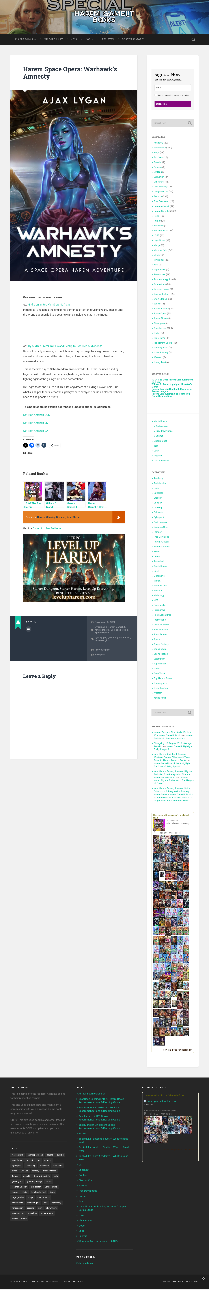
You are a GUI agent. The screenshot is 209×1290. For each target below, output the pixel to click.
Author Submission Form (92, 1093)
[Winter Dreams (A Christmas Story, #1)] (180, 889)
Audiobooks (160, 147)
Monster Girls (160, 250)
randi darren (17, 1208)
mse (45, 1202)
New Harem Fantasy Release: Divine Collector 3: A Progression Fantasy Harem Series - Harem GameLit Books (173, 791)
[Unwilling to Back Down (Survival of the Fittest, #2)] (162, 898)
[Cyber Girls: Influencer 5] (180, 953)
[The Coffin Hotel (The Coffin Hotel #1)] (162, 1044)
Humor (157, 220)
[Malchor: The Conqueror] (180, 1008)
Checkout (83, 1169)
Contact (83, 1175)
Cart (80, 1164)
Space (157, 303)
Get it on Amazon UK (35, 422)
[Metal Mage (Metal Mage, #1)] (174, 861)
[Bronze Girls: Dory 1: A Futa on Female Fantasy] (186, 971)
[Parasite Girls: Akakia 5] (186, 953)
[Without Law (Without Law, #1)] (168, 871)
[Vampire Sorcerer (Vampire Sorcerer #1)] (180, 898)
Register (108, 39)
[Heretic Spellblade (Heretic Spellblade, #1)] (156, 1045)
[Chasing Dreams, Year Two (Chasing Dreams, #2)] (162, 981)
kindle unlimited (39, 1192)
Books (82, 1133)
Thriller (157, 333)
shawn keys (51, 1208)
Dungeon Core (161, 191)
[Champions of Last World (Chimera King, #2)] (162, 1007)
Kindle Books (24, 39)
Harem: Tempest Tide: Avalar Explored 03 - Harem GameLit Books (173, 734)
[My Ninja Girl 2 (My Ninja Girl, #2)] (156, 999)
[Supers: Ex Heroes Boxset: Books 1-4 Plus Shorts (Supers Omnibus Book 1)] (162, 876)
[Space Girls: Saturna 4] (168, 962)
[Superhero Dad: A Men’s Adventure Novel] (168, 989)
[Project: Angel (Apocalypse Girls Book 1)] (174, 981)
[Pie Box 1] (162, 916)
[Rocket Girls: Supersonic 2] (168, 971)
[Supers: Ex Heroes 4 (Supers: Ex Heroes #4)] (186, 880)
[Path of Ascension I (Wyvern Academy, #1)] (186, 989)
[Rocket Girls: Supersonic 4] (180, 943)
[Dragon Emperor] (165, 1142)
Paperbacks (160, 269)
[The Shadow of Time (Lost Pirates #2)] (174, 852)
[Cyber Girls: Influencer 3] (174, 916)
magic (30, 1197)
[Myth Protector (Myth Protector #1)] (186, 843)
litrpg (52, 1192)
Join (74, 39)
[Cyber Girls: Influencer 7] (174, 962)
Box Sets (158, 157)
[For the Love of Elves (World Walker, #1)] (168, 888)
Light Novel (159, 240)
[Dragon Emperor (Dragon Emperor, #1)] (162, 871)
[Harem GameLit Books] (104, 17)
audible (60, 1155)
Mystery (158, 255)
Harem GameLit (116, 627)
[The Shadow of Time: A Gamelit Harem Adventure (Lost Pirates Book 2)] (153, 1133)
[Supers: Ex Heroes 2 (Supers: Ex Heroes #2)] (162, 889)
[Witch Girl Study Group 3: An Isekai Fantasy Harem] (186, 1025)
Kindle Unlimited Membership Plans (49, 304)
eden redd (57, 1165)
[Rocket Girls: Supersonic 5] (162, 962)
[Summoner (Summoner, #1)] (168, 861)
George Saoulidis (42, 1176)
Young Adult (160, 362)
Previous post (102, 649)
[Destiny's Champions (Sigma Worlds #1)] (162, 989)
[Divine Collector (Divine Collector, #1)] (186, 999)
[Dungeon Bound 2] (168, 1026)
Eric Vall (24, 1170)
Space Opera (102, 632)
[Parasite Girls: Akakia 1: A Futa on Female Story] (174, 934)
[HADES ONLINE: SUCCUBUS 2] (156, 907)
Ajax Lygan (100, 637)
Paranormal (159, 274)
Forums (82, 1185)
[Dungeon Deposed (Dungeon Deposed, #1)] (156, 861)
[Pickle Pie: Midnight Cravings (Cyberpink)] (162, 934)
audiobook (17, 1160)
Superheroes (160, 328)
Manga (157, 245)
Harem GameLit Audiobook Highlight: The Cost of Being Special (172, 765)
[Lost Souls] (156, 1027)
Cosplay (158, 167)
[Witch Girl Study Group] (156, 979)
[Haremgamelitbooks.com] (159, 825)
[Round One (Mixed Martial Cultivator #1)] (174, 907)
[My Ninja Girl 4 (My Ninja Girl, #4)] (168, 999)
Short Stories (160, 299)
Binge (156, 152)
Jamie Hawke (51, 1187)
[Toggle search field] (193, 39)
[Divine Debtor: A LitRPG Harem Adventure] (168, 981)
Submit (159, 435)
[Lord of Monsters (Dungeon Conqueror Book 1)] (186, 870)
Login (90, 39)
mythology (56, 1202)
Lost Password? (133, 39)
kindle (24, 1192)
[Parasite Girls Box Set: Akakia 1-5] (156, 962)
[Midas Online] (162, 925)
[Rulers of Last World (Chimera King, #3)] (168, 1007)
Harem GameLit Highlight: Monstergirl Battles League (172, 390)
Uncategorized (161, 347)
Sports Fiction (161, 318)
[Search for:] (172, 123)
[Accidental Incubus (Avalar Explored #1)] (180, 999)
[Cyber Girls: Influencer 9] (180, 962)
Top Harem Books (163, 342)
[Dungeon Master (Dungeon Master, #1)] (156, 871)
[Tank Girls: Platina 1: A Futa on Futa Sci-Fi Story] (168, 943)
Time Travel (159, 338)
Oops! (81, 1225)
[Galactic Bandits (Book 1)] (180, 870)
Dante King (30, 1165)
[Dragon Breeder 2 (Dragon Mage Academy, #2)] (168, 1017)
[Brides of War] (174, 898)
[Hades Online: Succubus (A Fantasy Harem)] (186, 898)
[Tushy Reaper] (186, 907)
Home (82, 1196)
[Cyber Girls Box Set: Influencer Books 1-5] (168, 916)
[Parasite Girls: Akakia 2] (180, 934)
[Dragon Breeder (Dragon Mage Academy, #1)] (162, 1017)
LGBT (156, 235)
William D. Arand (19, 1218)
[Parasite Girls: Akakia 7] (174, 971)
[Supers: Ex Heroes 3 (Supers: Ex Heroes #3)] (156, 889)
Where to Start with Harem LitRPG (98, 1241)
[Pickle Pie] (162, 842)
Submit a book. (84, 1263)
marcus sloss (43, 1197)
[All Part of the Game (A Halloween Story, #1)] (156, 898)
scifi (40, 1208)
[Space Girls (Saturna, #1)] (180, 925)
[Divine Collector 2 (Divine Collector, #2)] (174, 1025)
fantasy (35, 1170)
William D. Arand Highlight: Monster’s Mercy (171, 385)
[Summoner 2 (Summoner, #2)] (186, 861)
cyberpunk (17, 1165)
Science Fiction (119, 629)
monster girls (102, 640)
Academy (158, 142)
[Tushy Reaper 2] (156, 925)
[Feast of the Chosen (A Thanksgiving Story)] (162, 944)
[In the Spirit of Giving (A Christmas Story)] (174, 944)
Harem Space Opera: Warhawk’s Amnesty (70, 72)
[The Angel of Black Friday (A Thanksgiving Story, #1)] (186, 889)
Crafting (158, 172)
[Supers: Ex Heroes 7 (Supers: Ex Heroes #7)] (168, 879)
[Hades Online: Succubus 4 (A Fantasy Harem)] (168, 907)
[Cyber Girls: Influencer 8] (156, 971)
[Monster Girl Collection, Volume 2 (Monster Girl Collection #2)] (186, 980)
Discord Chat (53, 39)
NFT (156, 264)
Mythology (159, 259)
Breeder (158, 162)
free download (49, 1170)
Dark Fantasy (160, 186)
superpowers (47, 1213)
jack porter (36, 1187)
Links (81, 1215)
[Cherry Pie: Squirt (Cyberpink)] (180, 907)
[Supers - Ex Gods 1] (156, 852)
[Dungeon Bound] (162, 1026)
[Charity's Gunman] (186, 1035)
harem (126, 637)
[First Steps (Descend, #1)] (180, 988)
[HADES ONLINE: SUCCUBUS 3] (162, 907)
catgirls (47, 1160)
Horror (157, 215)
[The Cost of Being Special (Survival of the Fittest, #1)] (174, 889)
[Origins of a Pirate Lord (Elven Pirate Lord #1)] (186, 1008)
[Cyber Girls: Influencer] (186, 925)
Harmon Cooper (19, 1187)
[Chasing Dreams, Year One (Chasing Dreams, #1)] (168, 898)
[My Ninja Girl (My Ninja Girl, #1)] (156, 990)
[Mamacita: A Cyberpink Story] (156, 916)
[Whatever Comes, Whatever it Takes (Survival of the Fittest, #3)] (174, 990)
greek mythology (34, 1181)
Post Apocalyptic (162, 279)
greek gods (17, 1181)
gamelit (112, 637)
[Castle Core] (174, 1035)
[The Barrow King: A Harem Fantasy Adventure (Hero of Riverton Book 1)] (180, 1027)
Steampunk (159, 323)
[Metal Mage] (189, 1133)
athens (50, 1155)
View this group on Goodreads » (177, 1050)
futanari (15, 1176)
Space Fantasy (161, 308)
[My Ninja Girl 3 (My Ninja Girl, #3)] (162, 999)
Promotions (160, 284)
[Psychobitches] (168, 852)
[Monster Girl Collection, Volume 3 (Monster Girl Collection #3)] (168, 1035)
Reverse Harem (161, 289)
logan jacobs (18, 1197)
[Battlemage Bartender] (180, 981)
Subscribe (161, 103)
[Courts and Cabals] (180, 1017)
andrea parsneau (35, 1155)
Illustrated (159, 225)
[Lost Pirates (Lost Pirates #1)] (162, 852)
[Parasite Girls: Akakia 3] (186, 934)
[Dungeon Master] (159, 1142)
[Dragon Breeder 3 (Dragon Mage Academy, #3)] (174, 1017)
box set (29, 1160)
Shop (81, 1230)
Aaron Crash (17, 1155)
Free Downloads (164, 431)
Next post (100, 654)
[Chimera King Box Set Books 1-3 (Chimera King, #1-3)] (174, 1006)
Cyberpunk (101, 627)
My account (85, 1220)
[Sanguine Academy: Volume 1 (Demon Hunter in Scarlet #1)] (180, 1035)
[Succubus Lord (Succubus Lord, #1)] (180, 861)
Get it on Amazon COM (36, 414)
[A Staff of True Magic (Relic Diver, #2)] (156, 880)
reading (30, 1208)
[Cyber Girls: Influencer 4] (186, 943)
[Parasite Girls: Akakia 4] (156, 943)
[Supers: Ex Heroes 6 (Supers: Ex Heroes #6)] (174, 879)
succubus (32, 1213)
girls (119, 637)
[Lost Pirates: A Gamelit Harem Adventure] (189, 1124)
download (44, 1165)
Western (158, 357)
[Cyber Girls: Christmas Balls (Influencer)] (186, 916)
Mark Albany (17, 1202)
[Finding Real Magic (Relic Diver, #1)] (174, 842)
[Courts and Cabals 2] (186, 1017)
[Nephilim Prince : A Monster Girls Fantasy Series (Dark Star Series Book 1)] (162, 1036)
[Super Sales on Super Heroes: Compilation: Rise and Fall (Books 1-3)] (162, 861)
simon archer (18, 1213)
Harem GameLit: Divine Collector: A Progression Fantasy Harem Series (173, 799)
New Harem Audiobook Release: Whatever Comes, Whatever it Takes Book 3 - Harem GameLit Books (172, 757)
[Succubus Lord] (147, 1142)
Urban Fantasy (161, 352)
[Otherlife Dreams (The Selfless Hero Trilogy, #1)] (180, 852)
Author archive (28, 629)
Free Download (161, 201)
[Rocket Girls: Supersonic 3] (174, 953)
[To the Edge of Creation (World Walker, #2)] (168, 926)
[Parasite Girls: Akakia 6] (168, 953)
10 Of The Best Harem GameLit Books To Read (172, 380)
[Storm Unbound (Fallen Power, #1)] (174, 926)
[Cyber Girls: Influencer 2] (156, 953)
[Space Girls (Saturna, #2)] (162, 953)
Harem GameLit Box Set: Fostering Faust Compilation (170, 394)
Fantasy (158, 196)
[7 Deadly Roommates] (156, 842)
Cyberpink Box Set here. (47, 528)
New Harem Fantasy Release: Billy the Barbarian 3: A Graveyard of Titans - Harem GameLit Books (173, 774)
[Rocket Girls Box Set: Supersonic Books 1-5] (180, 916)
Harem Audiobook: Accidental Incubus (173, 737)
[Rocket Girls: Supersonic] (156, 934)
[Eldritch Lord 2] (174, 871)
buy (38, 1160)
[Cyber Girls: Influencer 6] (162, 971)
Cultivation (159, 176)
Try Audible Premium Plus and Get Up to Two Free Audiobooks (65, 346)
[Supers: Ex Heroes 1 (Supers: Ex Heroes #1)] (180, 843)
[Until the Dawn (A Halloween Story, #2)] (168, 935)
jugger (15, 1192)
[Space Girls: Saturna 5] (186, 962)
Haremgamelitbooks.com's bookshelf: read (164, 1095)
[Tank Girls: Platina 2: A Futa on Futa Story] (180, 971)
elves (14, 1170)
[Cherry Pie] (168, 842)
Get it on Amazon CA (35, 430)
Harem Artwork (161, 206)
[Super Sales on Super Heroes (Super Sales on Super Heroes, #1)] (186, 852)
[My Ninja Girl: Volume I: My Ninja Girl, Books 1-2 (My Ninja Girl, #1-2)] (174, 996)
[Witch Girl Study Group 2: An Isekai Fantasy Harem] (156, 1015)
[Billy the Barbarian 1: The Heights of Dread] (156, 1035)
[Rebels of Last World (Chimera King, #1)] (156, 1007)
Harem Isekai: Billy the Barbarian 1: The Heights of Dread (174, 780)
